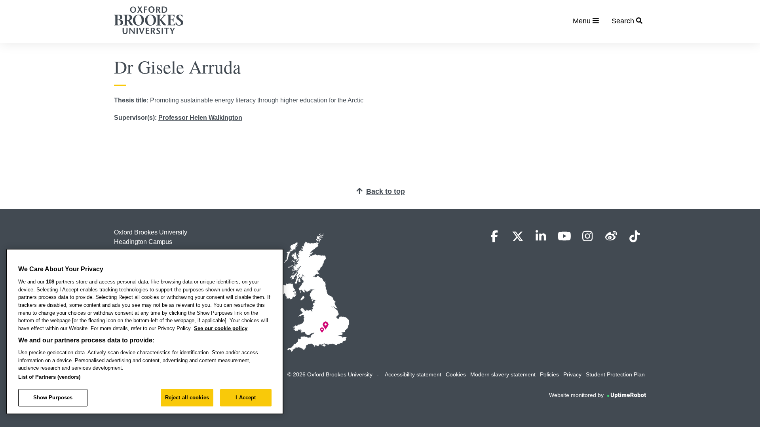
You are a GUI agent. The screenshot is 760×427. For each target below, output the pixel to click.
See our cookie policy (220, 328)
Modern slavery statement (503, 374)
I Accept (246, 398)
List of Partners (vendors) (49, 377)
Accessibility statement (413, 374)
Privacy (572, 374)
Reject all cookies (187, 398)
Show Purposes (53, 398)
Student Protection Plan (615, 374)
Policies (549, 374)
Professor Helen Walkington (200, 117)
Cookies (456, 374)
